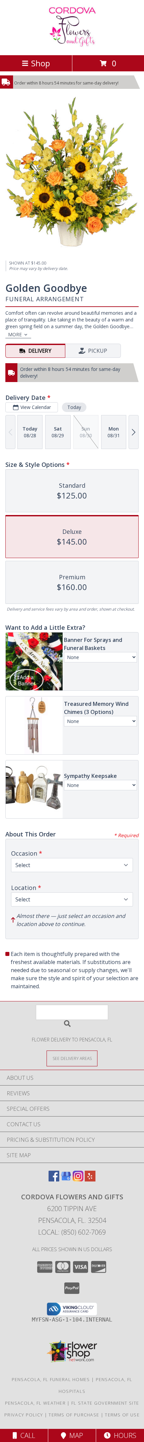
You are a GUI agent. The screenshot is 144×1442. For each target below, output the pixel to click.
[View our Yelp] (90, 1179)
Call (26, 1435)
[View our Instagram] (78, 1179)
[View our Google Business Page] (66, 1179)
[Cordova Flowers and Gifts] (72, 45)
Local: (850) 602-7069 (72, 1232)
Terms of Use (122, 1415)
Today (74, 407)
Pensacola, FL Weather (35, 1403)
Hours (123, 1435)
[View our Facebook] (54, 1179)
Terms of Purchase (74, 1415)
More (15, 334)
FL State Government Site (105, 1403)
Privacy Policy (23, 1415)
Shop (40, 63)
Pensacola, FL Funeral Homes (51, 1379)
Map (74, 1435)
